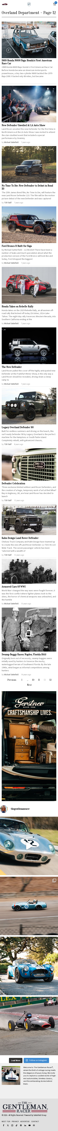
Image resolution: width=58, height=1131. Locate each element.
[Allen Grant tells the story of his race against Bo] (29, 846)
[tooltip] (3, 1125)
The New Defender (12, 367)
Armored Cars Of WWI (14, 586)
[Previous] (8, 50)
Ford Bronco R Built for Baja (17, 246)
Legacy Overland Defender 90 (18, 427)
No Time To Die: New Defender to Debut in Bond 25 (27, 187)
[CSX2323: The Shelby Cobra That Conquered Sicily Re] (29, 906)
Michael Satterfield (11, 142)
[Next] (49, 50)
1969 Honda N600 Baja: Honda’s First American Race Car (27, 62)
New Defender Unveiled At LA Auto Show (23, 125)
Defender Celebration (13, 483)
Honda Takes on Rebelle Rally (17, 306)
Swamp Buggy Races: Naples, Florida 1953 (24, 654)
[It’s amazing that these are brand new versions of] (29, 966)
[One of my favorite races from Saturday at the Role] (29, 1026)
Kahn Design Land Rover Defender (20, 538)
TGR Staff (8, 202)
